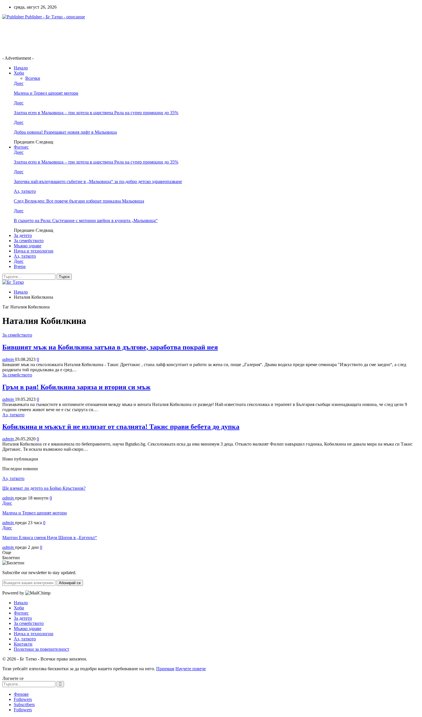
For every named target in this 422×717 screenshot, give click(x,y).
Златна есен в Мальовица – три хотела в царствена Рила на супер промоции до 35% (96, 112)
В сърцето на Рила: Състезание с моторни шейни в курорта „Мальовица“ (86, 220)
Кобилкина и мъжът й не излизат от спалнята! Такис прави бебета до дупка (120, 426)
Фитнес (21, 147)
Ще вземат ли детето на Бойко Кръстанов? (44, 488)
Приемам (165, 668)
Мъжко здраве (27, 245)
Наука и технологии (33, 250)
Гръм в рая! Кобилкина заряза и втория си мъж (76, 387)
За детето (23, 235)
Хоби (19, 73)
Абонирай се (70, 583)
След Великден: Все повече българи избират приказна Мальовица (79, 201)
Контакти (23, 644)
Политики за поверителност (41, 649)
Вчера (20, 266)
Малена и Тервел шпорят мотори (46, 93)
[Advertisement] (106, 37)
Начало (21, 67)
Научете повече (190, 668)
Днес (19, 83)
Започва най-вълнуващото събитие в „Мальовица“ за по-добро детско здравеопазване (98, 181)
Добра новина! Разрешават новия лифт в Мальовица (65, 132)
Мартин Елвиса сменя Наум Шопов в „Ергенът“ (49, 537)
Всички (32, 78)
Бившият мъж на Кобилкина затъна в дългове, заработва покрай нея (110, 347)
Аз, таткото (25, 191)
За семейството (29, 240)
